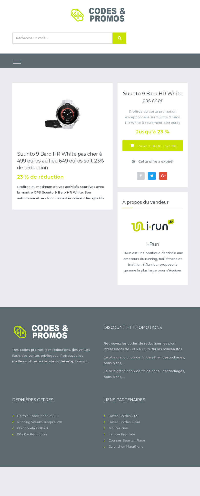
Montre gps (118, 428)
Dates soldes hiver (124, 422)
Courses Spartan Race (127, 440)
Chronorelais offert (32, 428)
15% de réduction (32, 434)
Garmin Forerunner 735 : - (38, 416)
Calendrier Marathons (126, 446)
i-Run (152, 244)
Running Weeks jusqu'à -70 (39, 422)
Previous (19, 114)
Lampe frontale (122, 434)
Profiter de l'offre (157, 146)
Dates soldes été (123, 416)
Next (105, 114)
